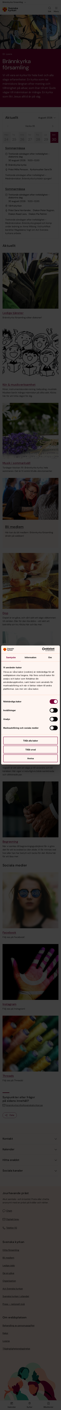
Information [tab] (30, 657)
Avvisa (30, 758)
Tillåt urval (30, 749)
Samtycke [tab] (11, 657)
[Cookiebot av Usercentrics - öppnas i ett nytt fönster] (45, 649)
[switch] (54, 710)
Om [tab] (50, 657)
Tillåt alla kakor (30, 740)
